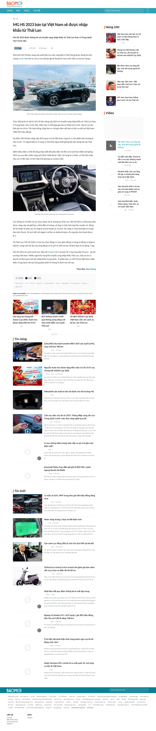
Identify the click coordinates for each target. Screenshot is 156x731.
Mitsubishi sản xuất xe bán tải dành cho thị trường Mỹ (69, 392)
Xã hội (124, 699)
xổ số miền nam (69, 699)
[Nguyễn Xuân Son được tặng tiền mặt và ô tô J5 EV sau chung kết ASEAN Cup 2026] (27, 376)
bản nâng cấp (75, 283)
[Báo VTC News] (47, 547)
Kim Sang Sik (24, 696)
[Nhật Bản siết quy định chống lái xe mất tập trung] (27, 599)
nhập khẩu (65, 283)
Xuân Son (72, 696)
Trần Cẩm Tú (57, 699)
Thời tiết (11, 702)
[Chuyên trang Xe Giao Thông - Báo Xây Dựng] (46, 395)
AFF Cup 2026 (58, 705)
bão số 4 (10, 705)
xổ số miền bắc (19, 708)
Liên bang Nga (133, 696)
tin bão (10, 708)
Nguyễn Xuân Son (100, 702)
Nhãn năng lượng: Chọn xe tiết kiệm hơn (63, 519)
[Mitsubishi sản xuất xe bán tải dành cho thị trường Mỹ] (27, 400)
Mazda (51, 252)
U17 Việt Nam (62, 696)
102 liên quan (128, 165)
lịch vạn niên (112, 702)
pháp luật (143, 699)
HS (27, 283)
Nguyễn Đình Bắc (130, 702)
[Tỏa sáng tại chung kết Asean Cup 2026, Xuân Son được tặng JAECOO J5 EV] (26, 307)
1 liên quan (59, 350)
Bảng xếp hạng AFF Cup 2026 (91, 699)
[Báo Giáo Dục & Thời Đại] (118, 103)
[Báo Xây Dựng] (119, 74)
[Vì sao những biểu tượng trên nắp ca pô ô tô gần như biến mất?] (27, 451)
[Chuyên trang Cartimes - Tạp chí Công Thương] (45, 449)
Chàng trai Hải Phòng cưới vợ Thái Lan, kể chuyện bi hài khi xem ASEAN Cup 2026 (129, 53)
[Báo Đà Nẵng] (47, 574)
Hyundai (20, 278)
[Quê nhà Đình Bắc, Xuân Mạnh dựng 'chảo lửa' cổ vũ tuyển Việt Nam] (111, 205)
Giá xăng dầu (82, 705)
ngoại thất (18, 287)
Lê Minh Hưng (123, 696)
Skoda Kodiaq (49, 283)
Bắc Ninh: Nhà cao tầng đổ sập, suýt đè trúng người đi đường (128, 68)
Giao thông (91, 269)
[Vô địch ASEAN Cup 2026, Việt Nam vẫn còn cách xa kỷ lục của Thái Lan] (83, 307)
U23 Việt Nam (141, 702)
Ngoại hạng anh (20, 705)
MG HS (32, 283)
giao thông (52, 696)
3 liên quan (131, 210)
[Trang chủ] (14, 4)
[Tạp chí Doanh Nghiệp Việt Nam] (17, 48)
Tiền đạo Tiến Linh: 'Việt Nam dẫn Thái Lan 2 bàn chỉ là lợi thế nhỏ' (128, 84)
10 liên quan (43, 48)
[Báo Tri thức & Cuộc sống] (16, 326)
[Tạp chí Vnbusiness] (46, 502)
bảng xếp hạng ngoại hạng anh (107, 696)
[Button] (147, 10)
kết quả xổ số (39, 702)
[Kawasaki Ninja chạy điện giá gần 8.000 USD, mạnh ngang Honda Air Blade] (27, 475)
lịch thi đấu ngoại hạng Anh (35, 708)
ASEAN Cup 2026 (13, 696)
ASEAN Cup (38, 705)
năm (118, 699)
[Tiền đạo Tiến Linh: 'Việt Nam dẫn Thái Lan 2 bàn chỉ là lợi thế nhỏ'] (111, 85)
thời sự (68, 702)
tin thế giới (91, 696)
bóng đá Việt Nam (70, 705)
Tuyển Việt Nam (59, 702)
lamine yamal (81, 696)
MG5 (57, 283)
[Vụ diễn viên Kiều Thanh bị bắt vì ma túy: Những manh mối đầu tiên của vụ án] (111, 160)
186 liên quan (59, 547)
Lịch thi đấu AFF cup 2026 (139, 705)
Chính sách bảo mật (12, 721)
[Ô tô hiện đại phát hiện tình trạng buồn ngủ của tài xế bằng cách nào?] (27, 647)
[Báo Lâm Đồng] (72, 326)
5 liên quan (128, 150)
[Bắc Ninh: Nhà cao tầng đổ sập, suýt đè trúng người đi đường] (111, 69)
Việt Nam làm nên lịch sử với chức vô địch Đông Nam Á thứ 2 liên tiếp (129, 37)
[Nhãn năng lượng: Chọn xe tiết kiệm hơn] (27, 528)
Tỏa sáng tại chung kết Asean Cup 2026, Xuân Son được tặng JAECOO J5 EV (25, 320)
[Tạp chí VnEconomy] (46, 422)
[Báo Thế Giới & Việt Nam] (46, 669)
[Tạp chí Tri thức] (45, 473)
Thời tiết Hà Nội (133, 699)
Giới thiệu (9, 717)
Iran (89, 705)
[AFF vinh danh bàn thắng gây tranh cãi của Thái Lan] (111, 101)
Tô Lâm (78, 699)
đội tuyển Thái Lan (123, 705)
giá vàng (30, 705)
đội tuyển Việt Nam (87, 702)
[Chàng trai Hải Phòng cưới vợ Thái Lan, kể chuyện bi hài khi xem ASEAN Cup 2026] (111, 53)
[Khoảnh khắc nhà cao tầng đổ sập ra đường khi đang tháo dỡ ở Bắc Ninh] (111, 175)
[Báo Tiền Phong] (119, 90)
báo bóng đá (57, 708)
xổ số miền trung (98, 705)
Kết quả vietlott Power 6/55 (24, 702)
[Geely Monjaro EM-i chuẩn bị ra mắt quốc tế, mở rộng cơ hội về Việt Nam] (27, 671)
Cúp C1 (112, 699)
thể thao (105, 699)
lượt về (10, 699)
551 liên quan (59, 374)
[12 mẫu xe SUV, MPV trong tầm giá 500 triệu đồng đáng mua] (27, 504)
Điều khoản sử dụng (12, 719)
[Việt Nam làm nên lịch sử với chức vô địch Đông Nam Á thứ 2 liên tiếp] (111, 38)
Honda (39, 278)
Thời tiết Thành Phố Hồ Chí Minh (42, 699)
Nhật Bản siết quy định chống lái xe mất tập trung (66, 591)
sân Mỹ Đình (26, 699)
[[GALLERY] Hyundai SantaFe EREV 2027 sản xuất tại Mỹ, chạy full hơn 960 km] (27, 352)
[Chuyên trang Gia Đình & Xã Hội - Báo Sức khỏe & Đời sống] (46, 621)
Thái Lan (84, 283)
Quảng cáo (10, 723)
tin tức (120, 702)
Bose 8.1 (39, 283)
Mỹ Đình (75, 702)
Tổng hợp (29, 717)
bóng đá (48, 708)
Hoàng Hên (49, 702)
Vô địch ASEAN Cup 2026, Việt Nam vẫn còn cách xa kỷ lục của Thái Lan (82, 320)
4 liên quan (58, 502)
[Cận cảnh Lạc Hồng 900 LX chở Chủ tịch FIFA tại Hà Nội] (27, 551)
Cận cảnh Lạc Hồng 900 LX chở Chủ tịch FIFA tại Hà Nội (69, 543)
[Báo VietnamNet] (46, 645)
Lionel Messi (48, 705)
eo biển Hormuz (110, 705)
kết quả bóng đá (42, 696)
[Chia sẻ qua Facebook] (14, 269)
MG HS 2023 (19, 283)
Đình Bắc (66, 708)
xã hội (21, 59)
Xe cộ (15, 19)
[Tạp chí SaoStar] (44, 329)
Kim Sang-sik (144, 696)
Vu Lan (32, 696)
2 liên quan (57, 473)
